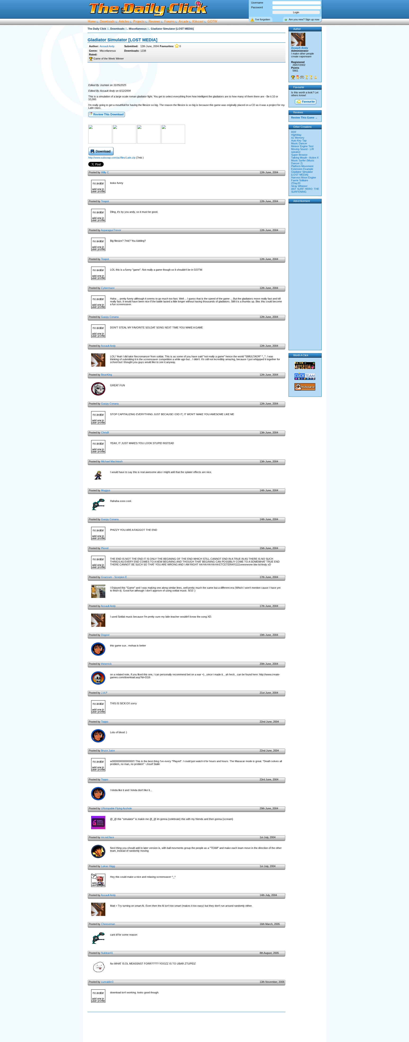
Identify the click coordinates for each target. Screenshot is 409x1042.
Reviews (154, 21)
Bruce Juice (108, 750)
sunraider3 (107, 981)
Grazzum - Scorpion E (114, 577)
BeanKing (106, 374)
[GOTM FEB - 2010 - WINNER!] (311, 77)
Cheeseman (108, 924)
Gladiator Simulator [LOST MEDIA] (302, 173)
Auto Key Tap (299, 140)
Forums (169, 21)
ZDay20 (295, 183)
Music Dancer (299, 143)
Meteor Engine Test (302, 146)
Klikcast (198, 21)
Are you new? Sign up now (304, 19)
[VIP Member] (297, 77)
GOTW (212, 21)
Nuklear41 (107, 952)
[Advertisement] (186, 73)
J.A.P (104, 692)
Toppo (104, 721)
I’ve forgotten (262, 19)
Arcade (183, 21)
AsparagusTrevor (111, 230)
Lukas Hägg (108, 866)
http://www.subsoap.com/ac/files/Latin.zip (111, 157)
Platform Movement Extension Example (302, 167)
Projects (139, 21)
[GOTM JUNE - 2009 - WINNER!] (306, 77)
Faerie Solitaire (299, 180)
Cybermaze (108, 288)
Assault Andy (107, 46)
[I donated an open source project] (315, 77)
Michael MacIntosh (112, 461)
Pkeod (104, 548)
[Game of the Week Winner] (293, 77)
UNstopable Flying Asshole (116, 808)
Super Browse (299, 154)
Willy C (105, 172)
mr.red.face (107, 837)
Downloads (107, 21)
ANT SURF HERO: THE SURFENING (305, 190)
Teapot (105, 201)
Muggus (105, 490)
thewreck (106, 663)
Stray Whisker (299, 186)
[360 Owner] (302, 77)
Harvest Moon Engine (303, 177)
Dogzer (105, 634)
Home (92, 21)
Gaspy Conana (110, 316)
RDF (294, 132)
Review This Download (108, 114)
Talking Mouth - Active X (305, 157)
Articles (124, 21)
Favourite (308, 101)
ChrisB (105, 432)
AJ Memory (297, 137)
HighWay (296, 134)
